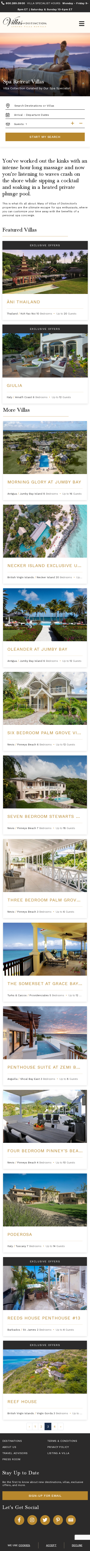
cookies (24, 1545)
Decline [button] (77, 1545)
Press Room (11, 1459)
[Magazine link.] (71, 1520)
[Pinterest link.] (58, 1520)
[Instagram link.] (32, 1520)
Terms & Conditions (62, 1440)
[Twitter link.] (45, 1520)
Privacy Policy (58, 1447)
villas (66, 1482)
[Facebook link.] (19, 1520)
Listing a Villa (58, 1453)
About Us (9, 1447)
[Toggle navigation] (81, 24)
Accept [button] (51, 1545)
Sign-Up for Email (45, 1495)
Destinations (12, 1440)
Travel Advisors (15, 1453)
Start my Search (45, 137)
